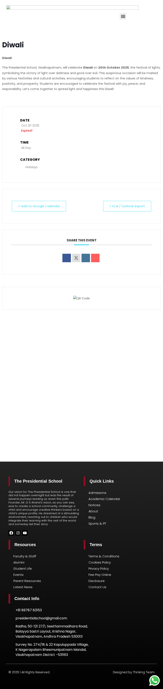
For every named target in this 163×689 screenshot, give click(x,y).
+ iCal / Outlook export (127, 206)
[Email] (95, 258)
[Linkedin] (86, 258)
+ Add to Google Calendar (39, 206)
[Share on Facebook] (66, 258)
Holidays (31, 167)
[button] (122, 16)
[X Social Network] (76, 258)
